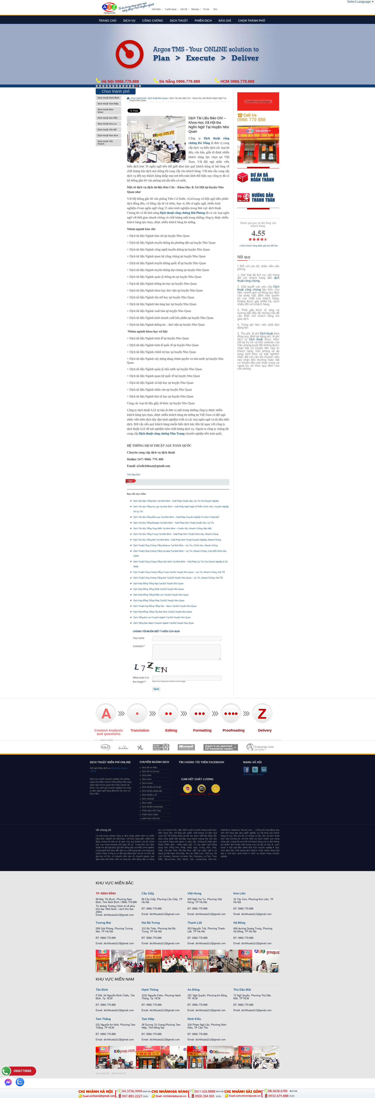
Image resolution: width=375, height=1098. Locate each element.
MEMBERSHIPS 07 (260, 747)
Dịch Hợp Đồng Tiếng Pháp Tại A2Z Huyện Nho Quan (158, 600)
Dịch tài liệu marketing (152, 806)
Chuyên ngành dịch (154, 762)
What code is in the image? (141, 679)
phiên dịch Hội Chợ (151, 818)
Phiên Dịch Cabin (150, 814)
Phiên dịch (203, 20)
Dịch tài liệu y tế (149, 795)
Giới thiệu (156, 9)
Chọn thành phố (251, 20)
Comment (139, 646)
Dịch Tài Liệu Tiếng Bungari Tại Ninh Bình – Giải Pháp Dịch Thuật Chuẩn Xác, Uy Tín (173, 523)
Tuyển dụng (170, 9)
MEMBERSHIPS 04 (161, 747)
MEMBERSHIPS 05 (186, 747)
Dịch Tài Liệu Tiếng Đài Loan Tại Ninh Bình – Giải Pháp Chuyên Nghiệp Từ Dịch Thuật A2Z (176, 517)
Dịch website (148, 798)
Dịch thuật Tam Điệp (108, 103)
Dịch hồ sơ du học (150, 771)
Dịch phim (146, 775)
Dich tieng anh (109, 8)
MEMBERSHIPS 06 (220, 747)
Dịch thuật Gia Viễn (108, 118)
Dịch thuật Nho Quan (105, 110)
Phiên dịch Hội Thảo (151, 810)
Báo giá (225, 20)
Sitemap (195, 9)
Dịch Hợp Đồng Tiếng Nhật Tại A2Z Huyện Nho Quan (158, 589)
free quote (255, 180)
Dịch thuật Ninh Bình (108, 98)
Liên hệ (183, 9)
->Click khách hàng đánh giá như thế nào (258, 246)
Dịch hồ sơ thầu (149, 767)
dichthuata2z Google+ (253, 774)
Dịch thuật (179, 20)
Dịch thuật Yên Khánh (105, 142)
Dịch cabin (147, 803)
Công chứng (152, 20)
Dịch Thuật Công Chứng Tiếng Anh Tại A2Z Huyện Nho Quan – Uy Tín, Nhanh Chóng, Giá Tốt (178, 578)
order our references (259, 198)
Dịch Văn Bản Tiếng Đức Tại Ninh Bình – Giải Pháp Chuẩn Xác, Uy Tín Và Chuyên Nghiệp (176, 501)
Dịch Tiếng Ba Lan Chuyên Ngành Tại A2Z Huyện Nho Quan (162, 617)
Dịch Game (147, 783)
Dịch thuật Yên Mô (107, 129)
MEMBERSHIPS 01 (105, 747)
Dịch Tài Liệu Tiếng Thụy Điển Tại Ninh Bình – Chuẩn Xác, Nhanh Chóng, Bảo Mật (172, 528)
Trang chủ (107, 20)
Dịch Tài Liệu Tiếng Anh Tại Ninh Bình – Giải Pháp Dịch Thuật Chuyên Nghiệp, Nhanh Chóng (177, 540)
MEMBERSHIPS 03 (141, 747)
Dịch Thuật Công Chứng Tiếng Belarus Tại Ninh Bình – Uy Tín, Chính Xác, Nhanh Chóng (175, 545)
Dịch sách (147, 779)
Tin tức (206, 9)
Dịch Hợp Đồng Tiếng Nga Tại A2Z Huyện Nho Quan (158, 583)
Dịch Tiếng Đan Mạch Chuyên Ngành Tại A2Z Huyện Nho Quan (163, 623)
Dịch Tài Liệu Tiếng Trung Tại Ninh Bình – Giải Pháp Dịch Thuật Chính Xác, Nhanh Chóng (175, 534)
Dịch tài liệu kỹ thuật (151, 787)
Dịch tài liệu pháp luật (152, 791)
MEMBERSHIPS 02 (123, 747)
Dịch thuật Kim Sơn (108, 135)
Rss (215, 9)
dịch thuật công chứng (258, 279)
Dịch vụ (129, 20)
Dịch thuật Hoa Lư (107, 124)
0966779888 (22, 1071)
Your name (138, 638)
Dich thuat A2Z (103, 1073)
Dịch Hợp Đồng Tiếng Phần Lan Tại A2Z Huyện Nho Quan (160, 595)
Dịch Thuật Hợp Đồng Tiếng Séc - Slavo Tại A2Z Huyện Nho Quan (164, 606)
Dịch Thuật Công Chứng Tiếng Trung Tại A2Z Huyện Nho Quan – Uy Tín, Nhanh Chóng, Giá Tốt (179, 572)
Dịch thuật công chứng (258, 288)
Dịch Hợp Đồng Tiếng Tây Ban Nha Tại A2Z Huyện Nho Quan (162, 612)
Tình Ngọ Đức (133, 474)
